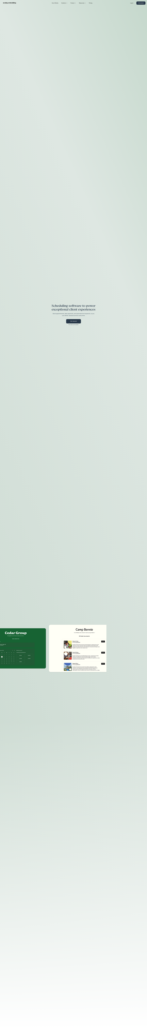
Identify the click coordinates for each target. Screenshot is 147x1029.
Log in (131, 3)
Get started (141, 3)
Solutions (63, 3)
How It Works (55, 3)
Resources (81, 3)
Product (72, 3)
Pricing (90, 3)
